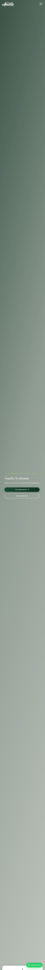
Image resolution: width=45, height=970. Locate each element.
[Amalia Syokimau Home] (8, 4)
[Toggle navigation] (41, 4)
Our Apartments (21, 489)
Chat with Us (35, 965)
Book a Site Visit (22, 496)
